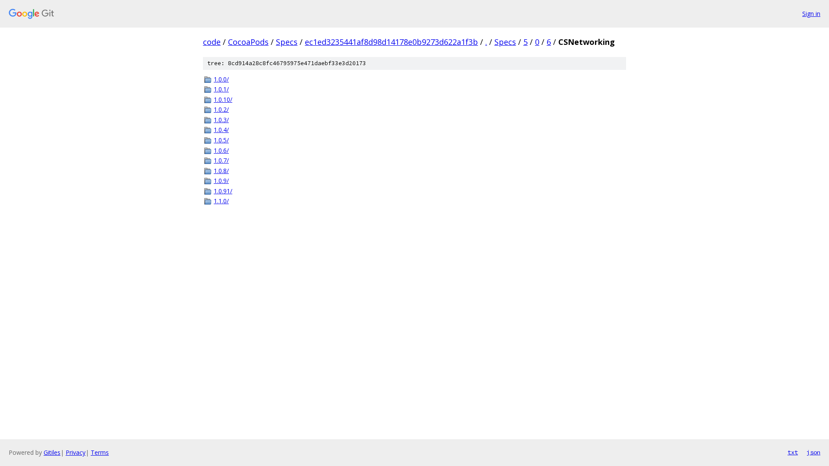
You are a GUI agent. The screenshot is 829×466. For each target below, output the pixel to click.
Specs (286, 42)
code (212, 42)
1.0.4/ (221, 130)
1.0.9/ (221, 180)
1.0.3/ (221, 120)
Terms (100, 452)
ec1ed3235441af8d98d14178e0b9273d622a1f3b (391, 42)
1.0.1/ (221, 89)
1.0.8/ (221, 171)
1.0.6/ (221, 150)
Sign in (811, 13)
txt (793, 452)
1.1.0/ (221, 201)
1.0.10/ (223, 99)
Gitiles (52, 452)
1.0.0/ (221, 79)
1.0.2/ (221, 109)
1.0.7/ (221, 160)
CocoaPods (248, 42)
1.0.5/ (221, 140)
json (813, 452)
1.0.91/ (223, 191)
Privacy (75, 452)
